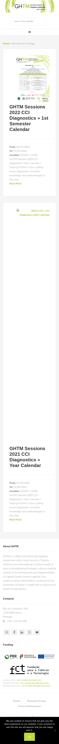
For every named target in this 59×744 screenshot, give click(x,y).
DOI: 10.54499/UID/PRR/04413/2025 (35, 683)
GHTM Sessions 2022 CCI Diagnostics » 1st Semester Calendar (28, 118)
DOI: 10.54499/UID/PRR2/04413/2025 (36, 686)
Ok (29, 736)
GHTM (29, 6)
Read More (15, 183)
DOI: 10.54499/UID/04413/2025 (29, 680)
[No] (55, 730)
